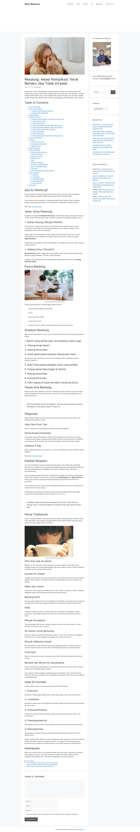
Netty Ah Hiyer (97, 183)
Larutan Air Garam (37, 154)
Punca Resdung (34, 115)
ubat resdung (54, 762)
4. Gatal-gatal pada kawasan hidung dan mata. (46, 125)
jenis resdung (41, 762)
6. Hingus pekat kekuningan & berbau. (43, 129)
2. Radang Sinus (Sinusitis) (39, 113)
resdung (48, 762)
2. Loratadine (35, 177)
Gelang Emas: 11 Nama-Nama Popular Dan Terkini (40, 766)
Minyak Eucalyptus (37, 162)
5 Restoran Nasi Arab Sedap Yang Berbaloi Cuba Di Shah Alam (104, 185)
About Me (70, 4)
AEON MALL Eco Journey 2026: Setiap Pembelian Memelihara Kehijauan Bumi (103, 126)
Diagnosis (32, 140)
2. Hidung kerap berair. (38, 121)
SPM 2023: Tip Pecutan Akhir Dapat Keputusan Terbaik (103, 192)
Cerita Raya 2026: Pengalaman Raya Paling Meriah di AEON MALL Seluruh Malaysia (104, 133)
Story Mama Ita (32, 4)
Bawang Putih (35, 158)
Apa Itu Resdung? (34, 107)
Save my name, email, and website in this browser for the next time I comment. (52, 814)
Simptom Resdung (35, 117)
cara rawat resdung (31, 762)
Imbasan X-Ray (36, 146)
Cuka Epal (34, 168)
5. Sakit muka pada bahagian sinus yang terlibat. (47, 127)
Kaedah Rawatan (34, 148)
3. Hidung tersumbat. (38, 123)
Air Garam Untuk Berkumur (39, 164)
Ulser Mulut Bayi (36, 456)
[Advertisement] (70, 20)
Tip (92, 4)
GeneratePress (80, 829)
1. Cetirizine (34, 175)
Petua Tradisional (34, 150)
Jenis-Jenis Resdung (35, 109)
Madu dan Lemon (36, 156)
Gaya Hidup (99, 4)
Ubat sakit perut (36, 206)
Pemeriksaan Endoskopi (38, 144)
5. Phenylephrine (36, 183)
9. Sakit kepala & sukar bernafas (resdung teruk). (47, 135)
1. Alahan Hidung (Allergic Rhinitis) (42, 111)
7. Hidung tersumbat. (38, 131)
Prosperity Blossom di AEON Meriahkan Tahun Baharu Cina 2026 (102, 147)
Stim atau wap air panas (39, 152)
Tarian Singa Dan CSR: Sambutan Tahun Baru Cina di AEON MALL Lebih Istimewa (103, 140)
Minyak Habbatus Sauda (39, 166)
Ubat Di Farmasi (34, 173)
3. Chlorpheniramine (37, 179)
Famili (78, 4)
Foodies (85, 4)
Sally (94, 176)
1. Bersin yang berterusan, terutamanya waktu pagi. (47, 119)
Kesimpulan (32, 185)
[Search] (113, 92)
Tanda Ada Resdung (35, 137)
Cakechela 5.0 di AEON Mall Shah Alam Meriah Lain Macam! (104, 171)
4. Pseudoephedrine (37, 181)
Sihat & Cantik (110, 4)
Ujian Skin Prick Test (37, 142)
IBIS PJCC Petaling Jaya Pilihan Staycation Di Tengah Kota (104, 198)
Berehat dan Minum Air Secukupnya (42, 170)
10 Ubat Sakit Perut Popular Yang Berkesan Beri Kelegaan (41, 764)
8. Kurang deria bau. (37, 133)
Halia (32, 160)
